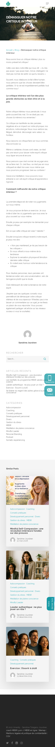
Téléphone (49, 382)
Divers (8, 419)
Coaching (10, 410)
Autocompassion (13, 407)
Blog (17, 50)
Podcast (9, 437)
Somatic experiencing (15, 440)
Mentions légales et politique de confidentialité (26, 733)
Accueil (9, 50)
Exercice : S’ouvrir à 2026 (17, 388)
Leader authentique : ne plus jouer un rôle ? (25, 385)
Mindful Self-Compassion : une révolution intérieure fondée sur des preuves (24, 376)
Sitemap (42, 730)
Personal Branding (14, 434)
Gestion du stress (13, 422)
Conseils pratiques (14, 413)
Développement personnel (18, 416)
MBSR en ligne (31, 730)
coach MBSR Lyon (14, 730)
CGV (8, 736)
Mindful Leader (12, 431)
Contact (49, 394)
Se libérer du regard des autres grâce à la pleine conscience (27, 392)
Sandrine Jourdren (28, 343)
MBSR (8, 425)
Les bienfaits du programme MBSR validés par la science (27, 381)
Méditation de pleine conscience (20, 428)
